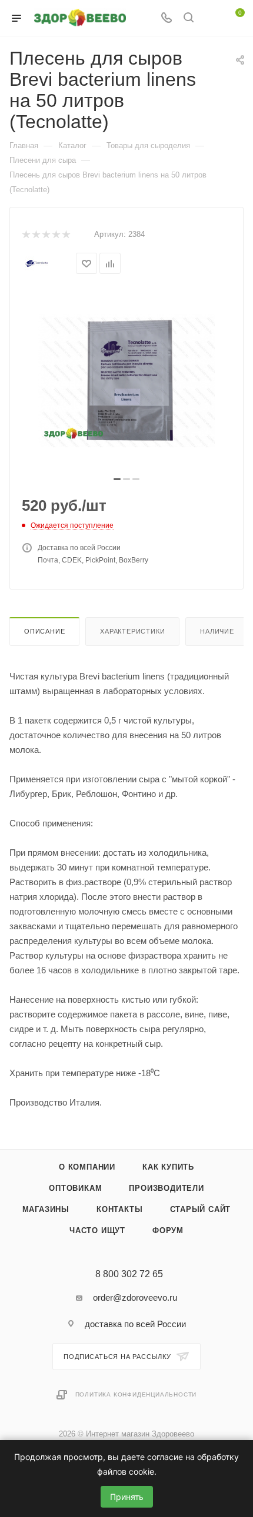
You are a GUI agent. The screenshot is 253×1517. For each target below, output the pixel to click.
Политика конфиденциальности (136, 1394)
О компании (87, 1167)
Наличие (217, 631)
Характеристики (132, 631)
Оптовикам (75, 1188)
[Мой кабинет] (210, 19)
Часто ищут (97, 1230)
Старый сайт (200, 1209)
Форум (168, 1230)
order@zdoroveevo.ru (135, 1297)
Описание (44, 631)
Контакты (119, 1209)
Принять (127, 1497)
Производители (166, 1188)
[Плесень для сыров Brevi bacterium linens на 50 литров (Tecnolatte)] (126, 381)
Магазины (45, 1209)
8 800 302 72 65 (129, 1274)
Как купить (168, 1167)
